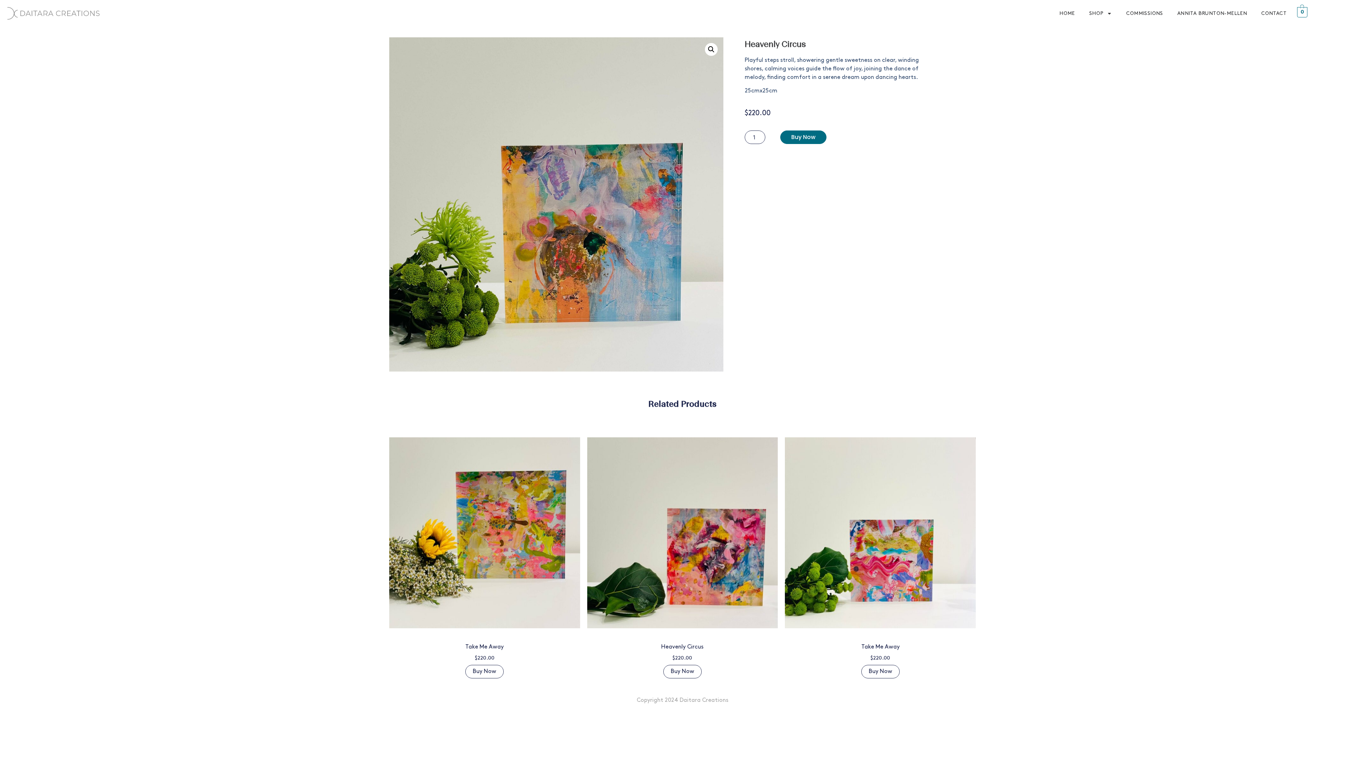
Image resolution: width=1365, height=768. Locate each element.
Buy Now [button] (484, 671)
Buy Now (803, 137)
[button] (711, 49)
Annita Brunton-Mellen (1212, 13)
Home (1067, 13)
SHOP (1096, 13)
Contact (1273, 13)
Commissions (1144, 13)
